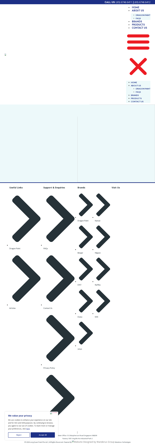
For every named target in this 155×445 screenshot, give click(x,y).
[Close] (53, 413)
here (28, 429)
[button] (138, 54)
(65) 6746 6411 (124, 2)
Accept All (43, 435)
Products (138, 24)
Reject (18, 435)
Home (135, 7)
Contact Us (139, 28)
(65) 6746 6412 (142, 2)
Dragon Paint (143, 15)
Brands (137, 21)
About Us (138, 10)
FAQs (138, 18)
